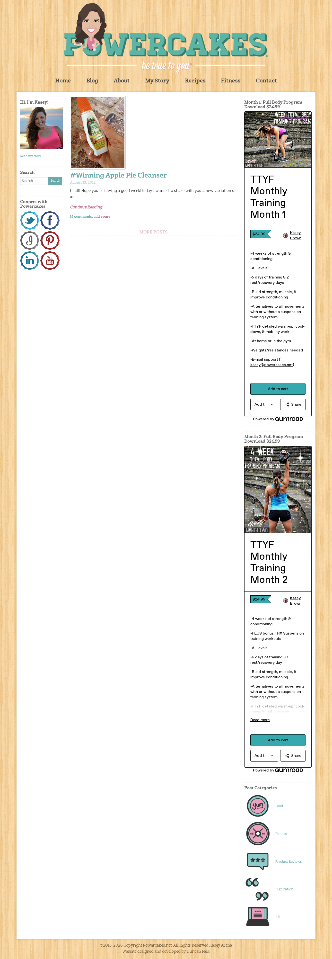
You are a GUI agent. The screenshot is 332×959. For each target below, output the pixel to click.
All (277, 917)
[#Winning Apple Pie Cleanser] (153, 132)
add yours (102, 216)
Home (63, 81)
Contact (266, 81)
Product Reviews (288, 861)
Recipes (195, 81)
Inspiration (284, 889)
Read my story (30, 156)
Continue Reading (86, 207)
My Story (157, 81)
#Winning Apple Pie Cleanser (118, 176)
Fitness (230, 81)
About (122, 81)
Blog (92, 81)
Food (279, 806)
